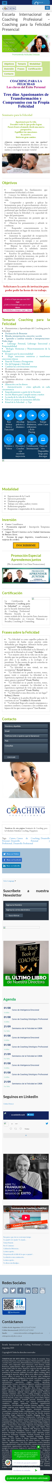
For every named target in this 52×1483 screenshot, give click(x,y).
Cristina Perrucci (8, 1104)
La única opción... (9, 1251)
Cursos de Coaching (28, 838)
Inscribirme (26, 545)
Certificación (34, 69)
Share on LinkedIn (13, 866)
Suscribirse (14, 915)
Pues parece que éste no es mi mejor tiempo (17, 1237)
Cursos (12, 838)
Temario (22, 64)
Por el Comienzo (8, 1246)
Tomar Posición (8, 1243)
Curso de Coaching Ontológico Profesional (30, 1019)
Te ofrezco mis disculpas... (11, 1263)
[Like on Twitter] (21, 1129)
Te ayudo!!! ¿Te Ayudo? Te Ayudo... (14, 1240)
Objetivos (9, 64)
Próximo (45, 1176)
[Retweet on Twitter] (16, 1129)
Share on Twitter (13, 854)
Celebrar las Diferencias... (11, 1248)
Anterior (7, 1176)
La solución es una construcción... (14, 1257)
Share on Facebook (14, 860)
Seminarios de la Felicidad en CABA (27, 1028)
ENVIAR (11, 757)
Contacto (9, 74)
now (16, 1124)
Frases (20, 69)
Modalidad (35, 64)
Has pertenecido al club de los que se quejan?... (18, 1254)
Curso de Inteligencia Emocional (25, 1010)
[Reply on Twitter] (11, 1129)
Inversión (9, 69)
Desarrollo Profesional (23, 843)
